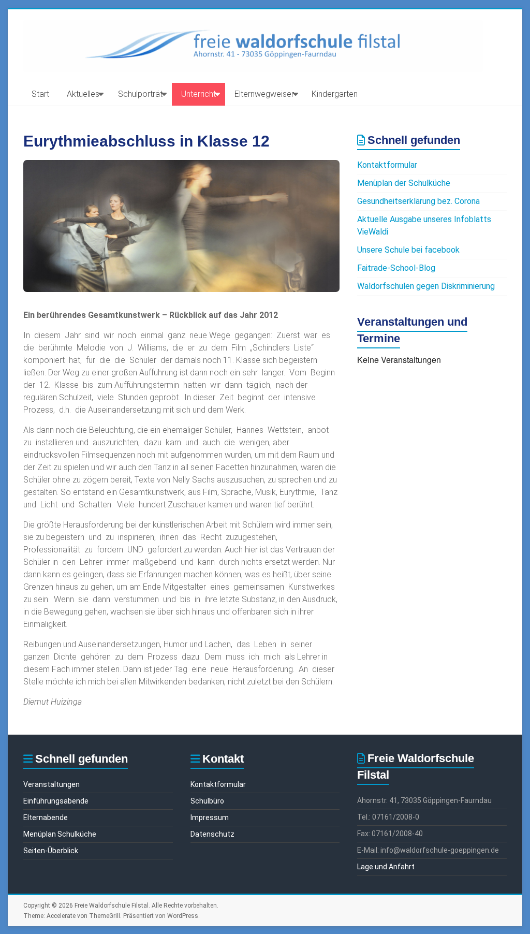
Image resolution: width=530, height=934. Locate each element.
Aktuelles (83, 94)
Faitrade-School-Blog (396, 268)
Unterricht (198, 94)
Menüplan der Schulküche (403, 183)
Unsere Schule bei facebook (408, 250)
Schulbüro (207, 801)
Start (40, 94)
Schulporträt (140, 94)
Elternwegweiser (264, 94)
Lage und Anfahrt (386, 867)
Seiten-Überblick (50, 851)
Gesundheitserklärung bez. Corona (418, 201)
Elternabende (45, 817)
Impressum (209, 817)
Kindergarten (335, 94)
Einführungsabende (56, 801)
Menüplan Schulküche (59, 834)
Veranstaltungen (51, 784)
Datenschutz (212, 834)
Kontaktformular (387, 165)
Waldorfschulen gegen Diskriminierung (426, 286)
